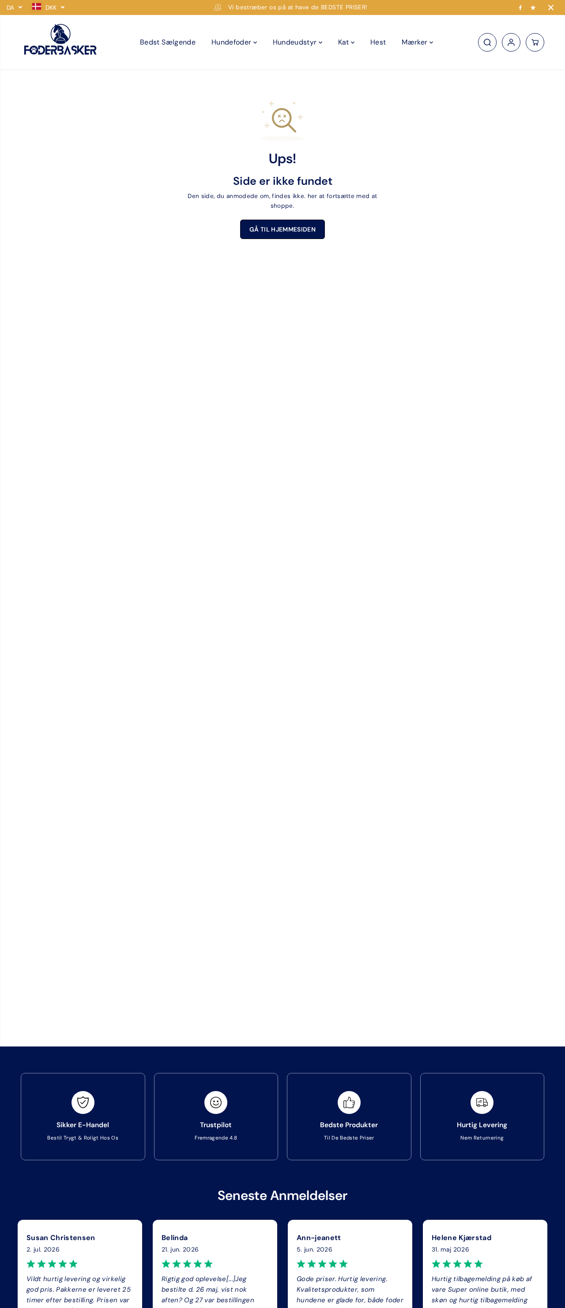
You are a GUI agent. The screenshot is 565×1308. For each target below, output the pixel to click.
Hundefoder (232, 42)
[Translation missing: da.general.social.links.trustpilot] (533, 7)
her (312, 196)
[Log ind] (511, 42)
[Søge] (487, 42)
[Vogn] (535, 42)
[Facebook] (520, 7)
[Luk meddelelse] (550, 7)
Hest (378, 42)
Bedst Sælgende (168, 42)
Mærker (415, 42)
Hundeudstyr (296, 42)
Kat (344, 42)
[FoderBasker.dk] (60, 42)
